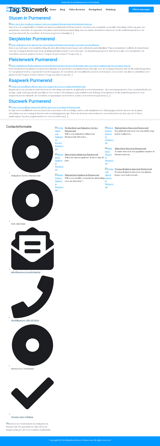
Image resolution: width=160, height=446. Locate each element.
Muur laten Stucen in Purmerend (130, 148)
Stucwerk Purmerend (30, 101)
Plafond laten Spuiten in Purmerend (82, 175)
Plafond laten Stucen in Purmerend (131, 128)
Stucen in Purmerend (30, 18)
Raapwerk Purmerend (30, 80)
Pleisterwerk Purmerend (33, 59)
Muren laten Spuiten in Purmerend (81, 154)
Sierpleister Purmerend (32, 38)
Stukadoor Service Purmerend (18, 9)
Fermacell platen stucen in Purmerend (133, 169)
